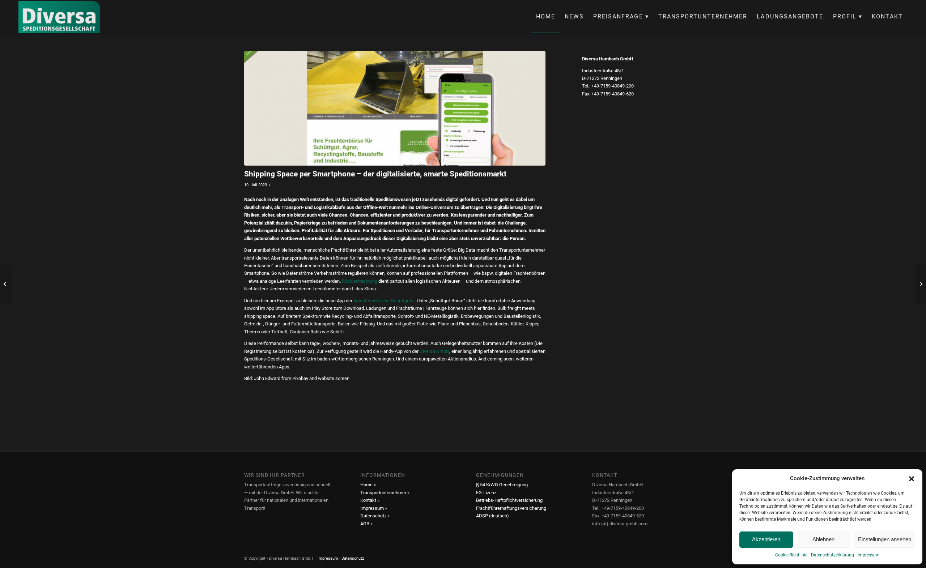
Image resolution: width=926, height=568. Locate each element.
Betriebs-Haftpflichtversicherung (509, 500)
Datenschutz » (375, 515)
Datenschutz (352, 558)
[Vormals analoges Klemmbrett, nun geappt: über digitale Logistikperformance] (920, 284)
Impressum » (373, 508)
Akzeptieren (766, 539)
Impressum (869, 555)
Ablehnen (823, 539)
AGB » (366, 523)
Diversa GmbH (434, 351)
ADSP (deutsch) (492, 515)
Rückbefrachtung (359, 281)
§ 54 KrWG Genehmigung (502, 484)
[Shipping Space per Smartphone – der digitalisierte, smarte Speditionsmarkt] (394, 108)
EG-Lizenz (486, 492)
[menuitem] (545, 16)
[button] (911, 478)
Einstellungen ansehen (884, 539)
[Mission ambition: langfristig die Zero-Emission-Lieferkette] (5, 284)
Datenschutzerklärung (832, 555)
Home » (368, 484)
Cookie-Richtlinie (791, 555)
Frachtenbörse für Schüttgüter (384, 300)
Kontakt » (369, 500)
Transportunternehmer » (384, 492)
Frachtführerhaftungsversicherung (511, 508)
